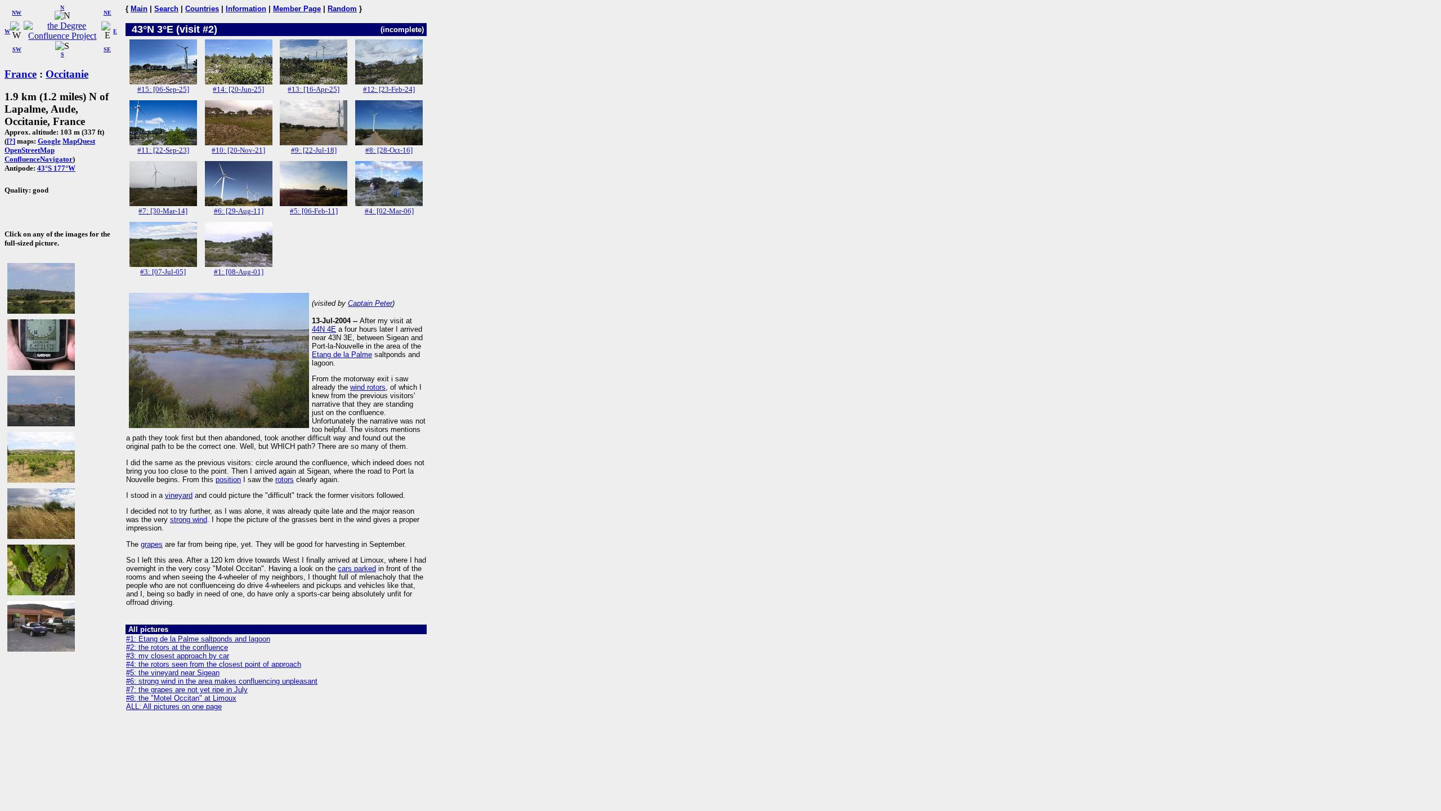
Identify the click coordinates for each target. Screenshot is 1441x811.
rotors (284, 479)
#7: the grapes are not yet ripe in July (187, 689)
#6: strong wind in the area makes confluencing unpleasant (221, 681)
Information (246, 9)
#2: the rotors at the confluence (177, 647)
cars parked (357, 568)
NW (16, 13)
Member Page (297, 9)
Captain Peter (370, 303)
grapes (152, 544)
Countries (202, 9)
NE (107, 13)
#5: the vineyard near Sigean (173, 673)
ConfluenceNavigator (39, 159)
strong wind (188, 519)
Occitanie (67, 74)
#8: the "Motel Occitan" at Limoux (181, 698)
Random (342, 9)
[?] (11, 141)
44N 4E (324, 329)
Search (166, 9)
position (228, 479)
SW (16, 49)
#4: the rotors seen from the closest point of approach (213, 664)
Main (139, 9)
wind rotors (368, 387)
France (21, 74)
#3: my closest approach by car (177, 656)
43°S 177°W (56, 168)
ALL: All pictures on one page (174, 706)
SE (107, 49)
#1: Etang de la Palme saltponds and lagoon (198, 639)
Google (49, 141)
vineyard (179, 495)
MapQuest (78, 141)
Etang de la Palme (342, 354)
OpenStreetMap (30, 150)
